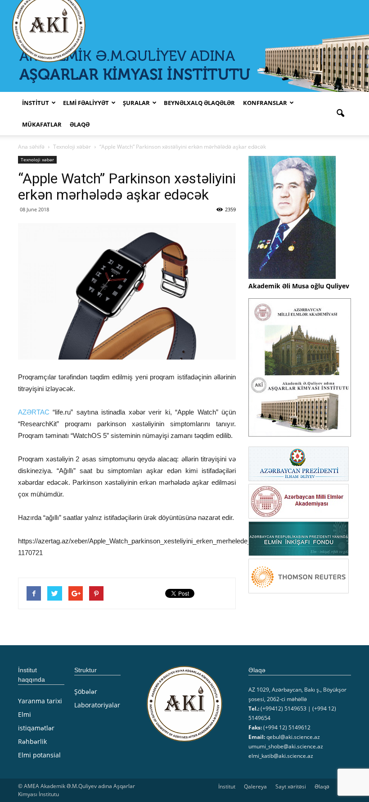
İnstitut (226, 786)
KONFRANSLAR (265, 103)
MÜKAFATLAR (42, 124)
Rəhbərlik (32, 741)
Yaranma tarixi (40, 701)
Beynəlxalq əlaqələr (199, 103)
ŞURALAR (136, 103)
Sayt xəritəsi (290, 786)
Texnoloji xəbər (37, 159)
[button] (340, 113)
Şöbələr (85, 691)
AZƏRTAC (34, 412)
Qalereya (255, 786)
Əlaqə (80, 124)
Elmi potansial (39, 755)
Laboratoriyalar (97, 705)
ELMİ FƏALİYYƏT (86, 103)
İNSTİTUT (35, 103)
